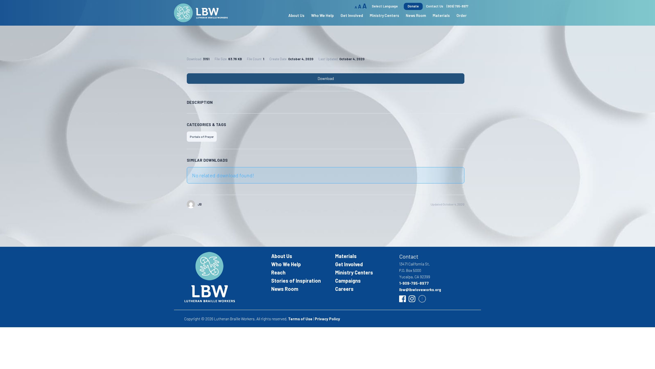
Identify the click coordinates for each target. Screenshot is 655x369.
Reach (278, 272)
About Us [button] (296, 15)
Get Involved (349, 264)
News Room (416, 15)
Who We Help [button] (322, 15)
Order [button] (461, 15)
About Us (281, 256)
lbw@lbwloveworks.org (420, 289)
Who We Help (286, 264)
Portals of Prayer (202, 136)
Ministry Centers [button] (384, 15)
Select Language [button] (385, 6)
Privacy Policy (327, 318)
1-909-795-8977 (414, 283)
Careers (344, 289)
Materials (441, 15)
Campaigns (348, 281)
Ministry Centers (354, 272)
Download (326, 78)
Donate (413, 6)
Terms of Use (300, 318)
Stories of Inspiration (296, 281)
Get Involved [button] (352, 15)
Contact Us (434, 6)
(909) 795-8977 (457, 6)
